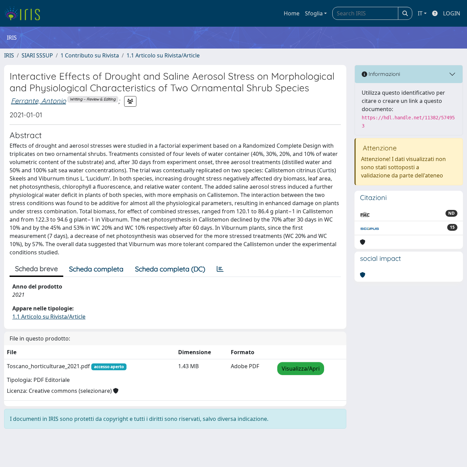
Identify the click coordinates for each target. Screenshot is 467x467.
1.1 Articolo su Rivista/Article (163, 55)
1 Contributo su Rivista (90, 55)
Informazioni (383, 73)
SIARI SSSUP (37, 55)
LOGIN (451, 13)
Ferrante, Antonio (38, 100)
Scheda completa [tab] (96, 269)
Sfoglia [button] (314, 13)
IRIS (9, 55)
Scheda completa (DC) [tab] (170, 269)
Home (291, 13)
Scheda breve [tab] (36, 268)
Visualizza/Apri (301, 368)
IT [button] (420, 13)
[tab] (220, 269)
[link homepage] (24, 13)
